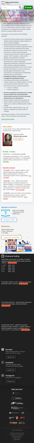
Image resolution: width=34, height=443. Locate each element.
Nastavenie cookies (17, 436)
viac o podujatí (20, 189)
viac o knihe (18, 139)
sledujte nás (10, 370)
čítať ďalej (6, 161)
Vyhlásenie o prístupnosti (17, 434)
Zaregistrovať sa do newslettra (11, 237)
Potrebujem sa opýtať (9, 220)
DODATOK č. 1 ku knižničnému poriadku (14, 154)
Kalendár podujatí (9, 168)
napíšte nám (10, 357)
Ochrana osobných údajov (17, 433)
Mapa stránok (17, 438)
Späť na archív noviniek (7, 119)
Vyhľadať (20, 7)
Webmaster (17, 439)
